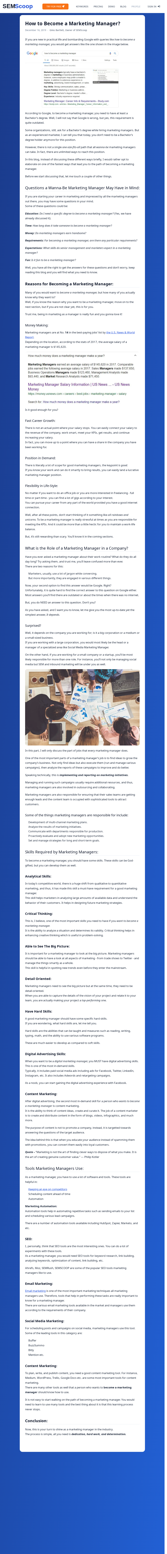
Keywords (82, 6)
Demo (111, 6)
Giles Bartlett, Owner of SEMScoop (68, 30)
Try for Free (53, 6)
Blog (123, 6)
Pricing (98, 6)
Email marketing (35, 1291)
